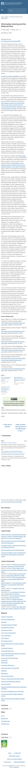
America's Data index (7, 616)
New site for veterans (7, 425)
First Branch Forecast (7, 648)
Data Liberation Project (7, 627)
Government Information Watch (9, 658)
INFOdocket (4, 662)
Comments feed (5, 721)
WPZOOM (16, 767)
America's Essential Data (8, 619)
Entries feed (4, 718)
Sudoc (3, 416)
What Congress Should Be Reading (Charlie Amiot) (13, 699)
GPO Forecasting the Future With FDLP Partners (6, 379)
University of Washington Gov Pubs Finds (12, 691)
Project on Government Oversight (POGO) (12, 679)
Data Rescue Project (6, 630)
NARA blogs (4, 673)
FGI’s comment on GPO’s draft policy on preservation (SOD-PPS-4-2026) (13, 579)
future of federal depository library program (13, 410)
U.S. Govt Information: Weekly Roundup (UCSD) (12, 695)
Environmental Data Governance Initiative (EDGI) (12, 644)
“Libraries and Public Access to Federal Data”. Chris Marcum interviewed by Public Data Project (13, 554)
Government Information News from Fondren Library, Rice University (13, 654)
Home (2, 16)
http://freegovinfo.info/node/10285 (10, 41)
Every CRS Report (6, 635)
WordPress (11, 765)
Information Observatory (8, 665)
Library (6, 16)
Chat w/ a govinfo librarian (14, 759)
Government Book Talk (7, 651)
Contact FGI (17, 753)
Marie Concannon (6, 583)
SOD (25, 413)
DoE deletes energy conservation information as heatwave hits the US (13, 546)
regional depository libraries (15, 413)
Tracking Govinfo (5, 684)
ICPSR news (4, 660)
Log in (3, 716)
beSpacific (4, 622)
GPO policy (4, 413)
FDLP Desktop (5, 638)
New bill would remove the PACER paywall (12, 550)
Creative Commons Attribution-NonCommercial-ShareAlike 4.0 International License (14, 403)
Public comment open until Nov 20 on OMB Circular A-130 (20, 427)
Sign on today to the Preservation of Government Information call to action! (14, 570)
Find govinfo (7, 762)
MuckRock (4, 670)
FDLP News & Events (6, 641)
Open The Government (7, 676)
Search (24, 10)
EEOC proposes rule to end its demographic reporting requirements (13, 542)
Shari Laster (6, 29)
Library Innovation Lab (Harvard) (10, 668)
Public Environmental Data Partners (10, 681)
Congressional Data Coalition (9, 625)
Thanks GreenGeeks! (19, 762)
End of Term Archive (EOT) (8, 633)
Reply (25, 440)
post (17, 29)
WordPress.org (5, 724)
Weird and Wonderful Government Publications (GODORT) (14, 688)
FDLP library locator (14, 756)
